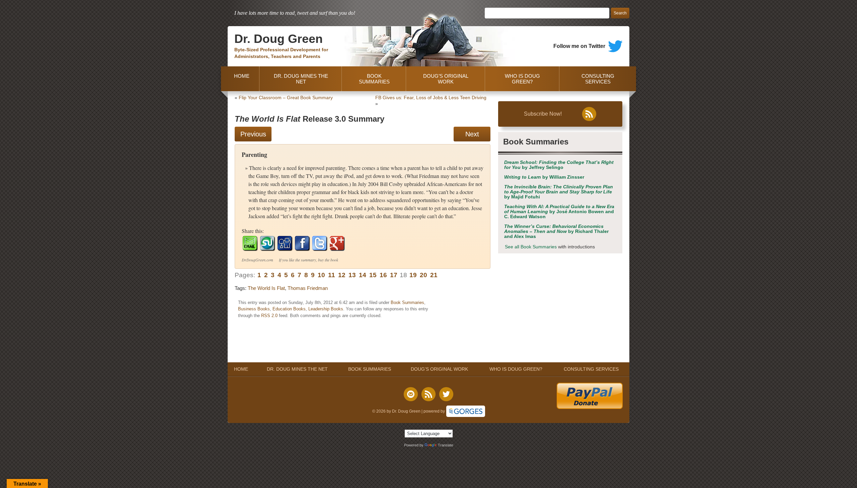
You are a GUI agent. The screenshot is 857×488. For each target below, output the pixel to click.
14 (362, 275)
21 (434, 275)
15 (373, 275)
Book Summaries (407, 302)
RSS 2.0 (269, 315)
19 (413, 275)
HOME (240, 78)
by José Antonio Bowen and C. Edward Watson (559, 211)
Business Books (254, 308)
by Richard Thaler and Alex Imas (556, 231)
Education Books (289, 308)
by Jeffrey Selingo (559, 165)
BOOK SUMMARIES (374, 78)
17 (393, 275)
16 (383, 275)
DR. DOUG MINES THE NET (301, 78)
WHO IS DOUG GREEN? (522, 78)
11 (331, 275)
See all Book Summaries (531, 246)
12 (341, 275)
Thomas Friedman (308, 288)
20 (423, 275)
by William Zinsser (544, 177)
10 (321, 275)
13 (352, 275)
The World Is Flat (266, 288)
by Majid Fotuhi (558, 191)
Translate (445, 445)
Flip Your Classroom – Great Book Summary (286, 97)
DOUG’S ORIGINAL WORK (445, 78)
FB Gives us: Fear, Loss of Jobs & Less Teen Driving (430, 97)
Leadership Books (325, 308)
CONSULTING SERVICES (597, 78)
